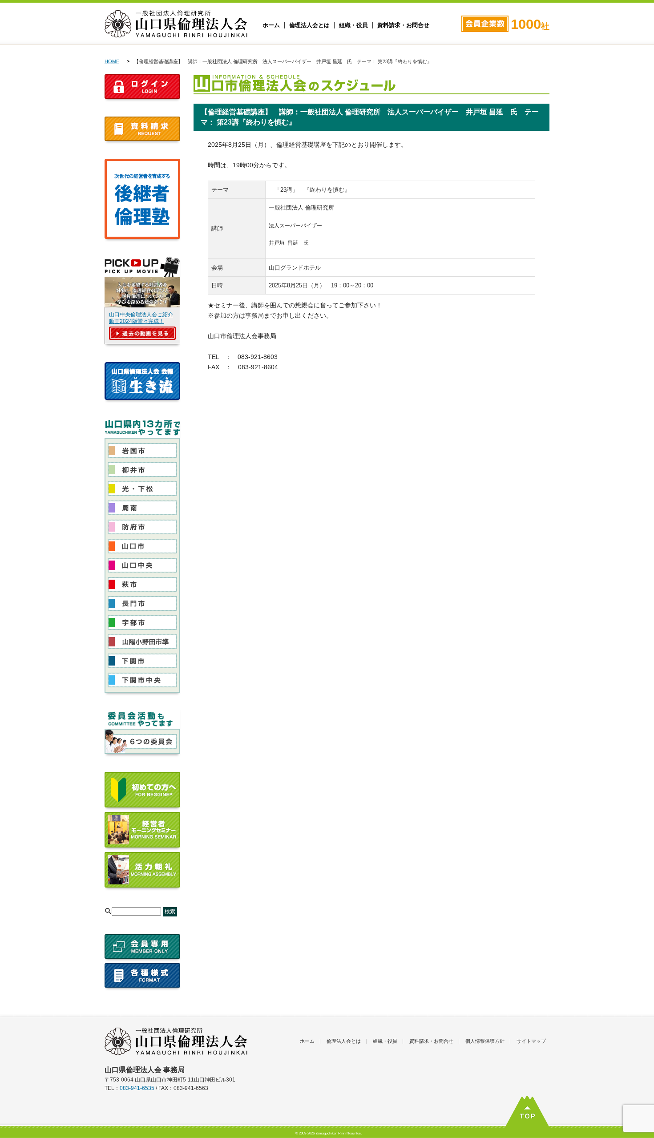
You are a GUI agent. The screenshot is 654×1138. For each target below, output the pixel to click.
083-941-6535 (137, 1088)
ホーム (271, 25)
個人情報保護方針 (485, 1041)
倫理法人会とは (309, 25)
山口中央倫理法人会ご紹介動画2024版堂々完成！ (141, 317)
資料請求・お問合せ (403, 25)
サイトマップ (531, 1041)
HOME (112, 61)
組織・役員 (353, 25)
